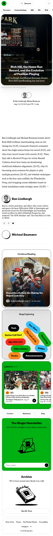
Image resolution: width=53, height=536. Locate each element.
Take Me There (26, 511)
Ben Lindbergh (20, 101)
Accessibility (43, 522)
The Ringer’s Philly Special (14, 400)
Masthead (26, 413)
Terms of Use (9, 522)
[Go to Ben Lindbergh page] (8, 301)
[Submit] (46, 465)
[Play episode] (34, 400)
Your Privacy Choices (30, 522)
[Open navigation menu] (49, 3)
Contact (10, 413)
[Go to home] (3, 3)
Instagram (25, 526)
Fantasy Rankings (20, 10)
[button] (26, 3)
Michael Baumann (33, 101)
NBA (32, 10)
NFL (39, 10)
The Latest (6, 10)
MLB (46, 10)
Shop (43, 413)
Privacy (18, 522)
